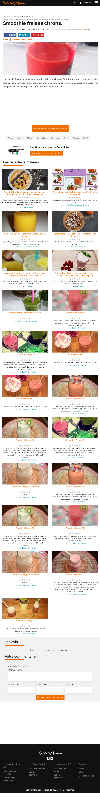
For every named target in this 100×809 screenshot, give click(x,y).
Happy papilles (28, 287)
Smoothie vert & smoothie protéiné (25, 313)
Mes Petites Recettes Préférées (28, 247)
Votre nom (14, 685)
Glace (66, 138)
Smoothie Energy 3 (25, 355)
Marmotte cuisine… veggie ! (28, 322)
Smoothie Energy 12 (75, 575)
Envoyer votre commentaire (50, 698)
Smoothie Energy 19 (75, 313)
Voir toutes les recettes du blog (46, 153)
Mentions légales (86, 776)
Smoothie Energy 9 (25, 621)
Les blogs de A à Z (62, 764)
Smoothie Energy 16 (25, 440)
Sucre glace (42, 138)
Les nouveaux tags (37, 768)
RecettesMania (13, 3)
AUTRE (6, 39)
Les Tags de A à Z (37, 764)
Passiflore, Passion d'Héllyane (78, 205)
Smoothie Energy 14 (75, 399)
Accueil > (6, 16)
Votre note (12, 666)
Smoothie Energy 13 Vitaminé (25, 487)
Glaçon (76, 138)
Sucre (20, 138)
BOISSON (15, 39)
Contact (82, 764)
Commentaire (15, 670)
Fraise (10, 138)
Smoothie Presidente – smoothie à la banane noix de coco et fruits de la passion (25, 274)
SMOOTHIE (27, 39)
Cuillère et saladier (78, 247)
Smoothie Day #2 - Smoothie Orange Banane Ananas (25, 235)
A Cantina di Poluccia (78, 328)
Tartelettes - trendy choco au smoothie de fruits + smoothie (75, 193)
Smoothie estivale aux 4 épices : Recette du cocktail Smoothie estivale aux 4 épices (75, 274)
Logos (81, 768)
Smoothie (55, 138)
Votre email (43, 685)
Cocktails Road (78, 287)
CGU (81, 772)
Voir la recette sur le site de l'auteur (50, 129)
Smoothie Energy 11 (75, 355)
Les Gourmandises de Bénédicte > (22, 16)
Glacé (85, 138)
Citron (29, 138)
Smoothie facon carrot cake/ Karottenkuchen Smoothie (75, 235)
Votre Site (69, 685)
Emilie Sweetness (28, 208)
